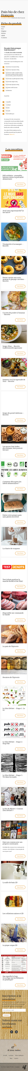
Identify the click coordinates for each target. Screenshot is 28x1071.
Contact (16, 1058)
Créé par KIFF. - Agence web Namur (24, 1067)
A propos (11, 1055)
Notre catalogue (19, 1055)
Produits (8, 18)
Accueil (3, 18)
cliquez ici (11, 134)
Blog (11, 1058)
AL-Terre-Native (14, 1047)
